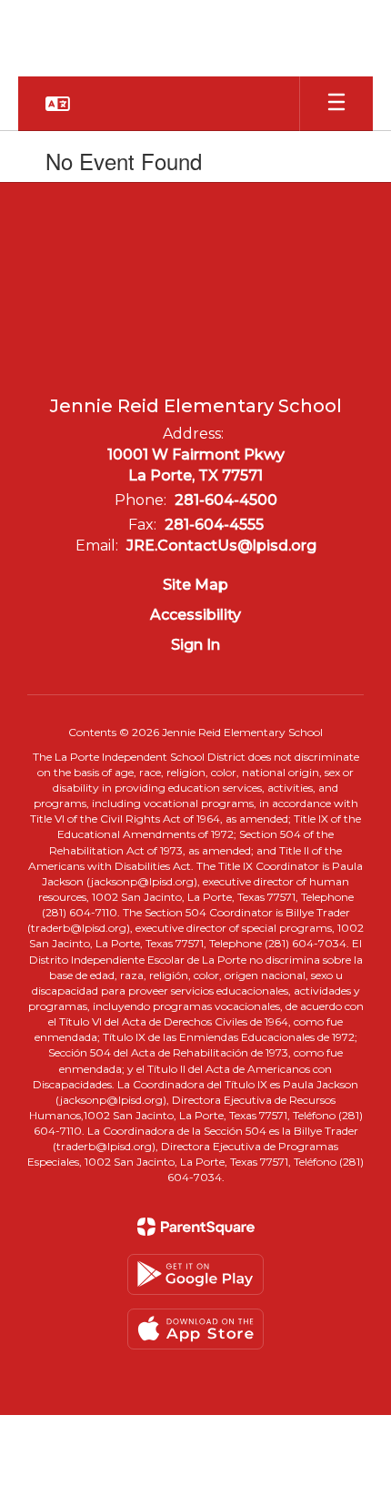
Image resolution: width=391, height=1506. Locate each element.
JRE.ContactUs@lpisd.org (221, 545)
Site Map (195, 584)
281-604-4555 (214, 524)
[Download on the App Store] (195, 1329)
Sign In (195, 644)
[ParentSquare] (196, 1226)
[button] (57, 103)
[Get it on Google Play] (195, 1274)
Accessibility (195, 614)
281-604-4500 (226, 500)
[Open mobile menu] (336, 103)
